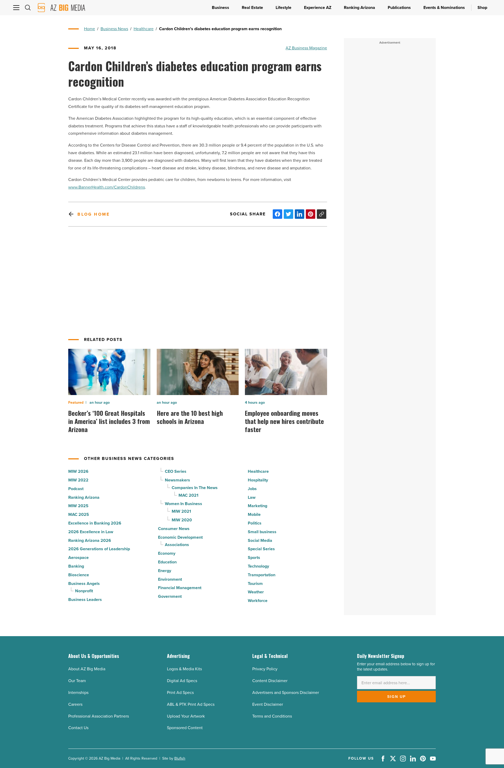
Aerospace (78, 557)
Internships (78, 692)
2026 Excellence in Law (90, 532)
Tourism (255, 583)
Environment (170, 579)
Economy (166, 553)
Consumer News (174, 529)
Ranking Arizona (83, 497)
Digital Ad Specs (182, 681)
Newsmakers (177, 480)
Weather (256, 592)
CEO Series (175, 471)
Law (251, 497)
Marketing (257, 506)
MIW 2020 (182, 520)
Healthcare (144, 29)
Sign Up (396, 696)
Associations (177, 545)
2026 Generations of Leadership (99, 549)
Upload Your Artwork (186, 716)
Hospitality (258, 480)
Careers (75, 704)
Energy (164, 571)
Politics (254, 523)
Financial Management (179, 588)
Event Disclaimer (267, 704)
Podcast (75, 489)
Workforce (257, 601)
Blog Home (93, 214)
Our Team (77, 681)
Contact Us (78, 728)
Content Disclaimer (269, 681)
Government (170, 596)
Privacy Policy (264, 669)
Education (167, 562)
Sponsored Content (185, 728)
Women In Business (183, 504)
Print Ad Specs (180, 692)
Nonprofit (84, 591)
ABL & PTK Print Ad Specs (190, 704)
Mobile (254, 514)
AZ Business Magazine (306, 48)
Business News (114, 29)
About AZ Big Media (86, 669)
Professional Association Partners (98, 716)
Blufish (179, 758)
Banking (76, 566)
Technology (258, 566)
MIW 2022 (78, 480)
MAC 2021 (188, 495)
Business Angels (84, 583)
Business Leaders (85, 599)
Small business (262, 532)
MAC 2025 (78, 514)
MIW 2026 (78, 471)
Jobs (252, 489)
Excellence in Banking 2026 (94, 523)
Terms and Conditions (272, 716)
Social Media (260, 540)
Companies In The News (195, 488)
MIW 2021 (181, 511)
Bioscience (78, 575)
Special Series (261, 549)
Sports (254, 557)
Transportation (261, 575)
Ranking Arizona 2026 (89, 540)
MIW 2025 (78, 506)
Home (89, 29)
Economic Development (180, 537)
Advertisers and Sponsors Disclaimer (285, 692)
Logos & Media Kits (184, 669)
